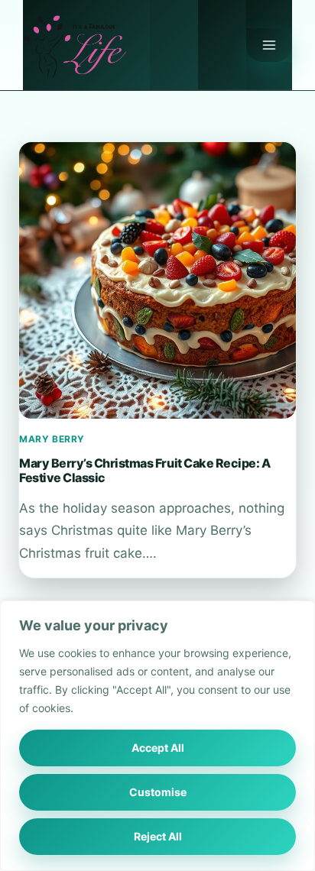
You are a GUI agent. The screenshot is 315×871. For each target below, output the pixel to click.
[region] (157, 736)
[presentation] (157, 280)
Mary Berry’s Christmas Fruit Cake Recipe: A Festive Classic (144, 469)
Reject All (158, 836)
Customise (158, 791)
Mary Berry (52, 439)
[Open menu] (269, 45)
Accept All (158, 747)
